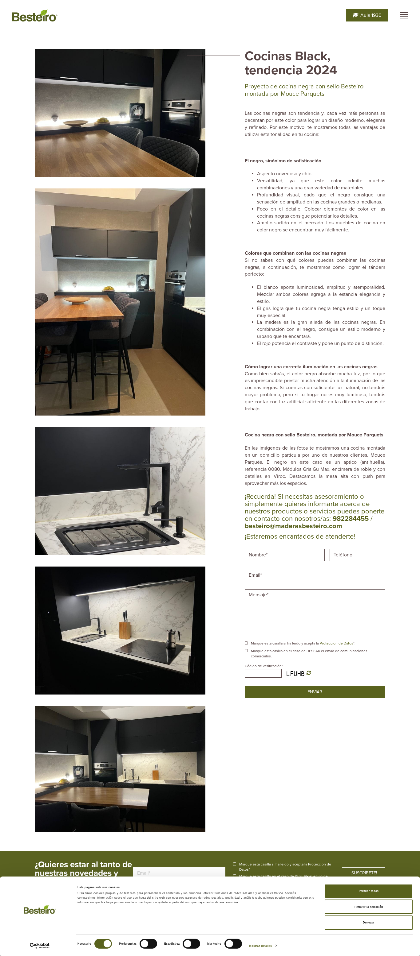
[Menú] (404, 15)
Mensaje (258, 588)
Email (254, 568)
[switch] (148, 944)
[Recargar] (309, 673)
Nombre (257, 548)
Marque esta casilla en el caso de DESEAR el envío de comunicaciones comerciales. (309, 653)
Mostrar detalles (260, 945)
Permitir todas (368, 890)
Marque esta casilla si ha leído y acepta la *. (303, 643)
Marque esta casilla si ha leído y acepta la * (285, 867)
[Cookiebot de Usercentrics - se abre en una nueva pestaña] (40, 946)
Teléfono (344, 548)
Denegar (368, 922)
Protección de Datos (336, 643)
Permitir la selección (369, 906)
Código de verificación (264, 666)
